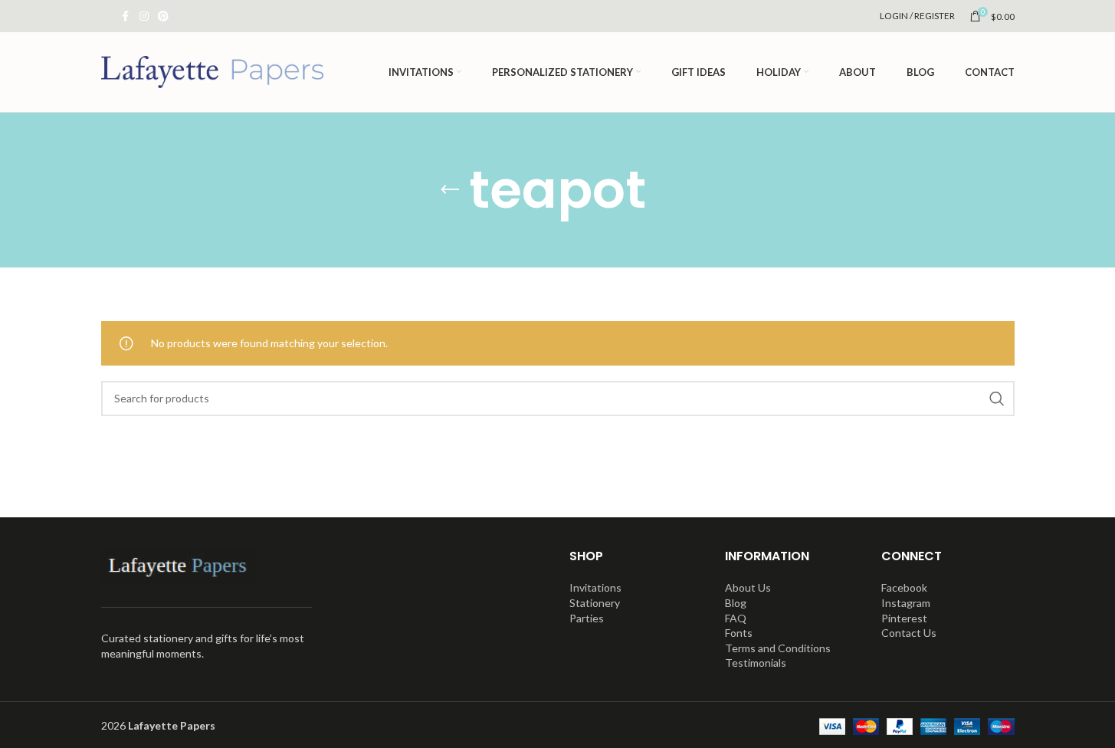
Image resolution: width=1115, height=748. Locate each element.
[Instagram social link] (144, 16)
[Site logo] (212, 70)
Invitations (595, 587)
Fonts (739, 632)
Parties (586, 618)
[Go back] (450, 190)
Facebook (904, 587)
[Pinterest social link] (163, 16)
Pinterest (904, 618)
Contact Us (908, 632)
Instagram (905, 602)
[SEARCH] (997, 398)
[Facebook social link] (125, 16)
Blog (735, 602)
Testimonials (755, 662)
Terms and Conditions (778, 647)
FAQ (735, 618)
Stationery (594, 602)
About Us (748, 587)
